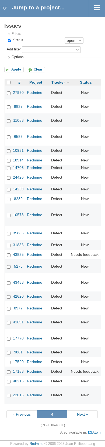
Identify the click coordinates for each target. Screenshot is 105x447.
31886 (18, 245)
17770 (18, 338)
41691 (18, 322)
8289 (18, 199)
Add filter (14, 49)
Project (35, 82)
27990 (18, 92)
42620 (18, 296)
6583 (18, 136)
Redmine (34, 92)
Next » (82, 414)
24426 (18, 177)
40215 (18, 381)
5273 (18, 266)
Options (18, 57)
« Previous (22, 414)
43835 (18, 254)
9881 (18, 352)
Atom (96, 432)
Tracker (58, 82)
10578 (18, 215)
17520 (18, 362)
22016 (18, 395)
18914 (18, 160)
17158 (18, 371)
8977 (18, 308)
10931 (18, 150)
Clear (38, 69)
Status (17, 40)
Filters (16, 34)
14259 (18, 189)
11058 (18, 120)
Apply (16, 69)
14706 (18, 167)
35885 (18, 233)
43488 (18, 282)
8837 (18, 106)
